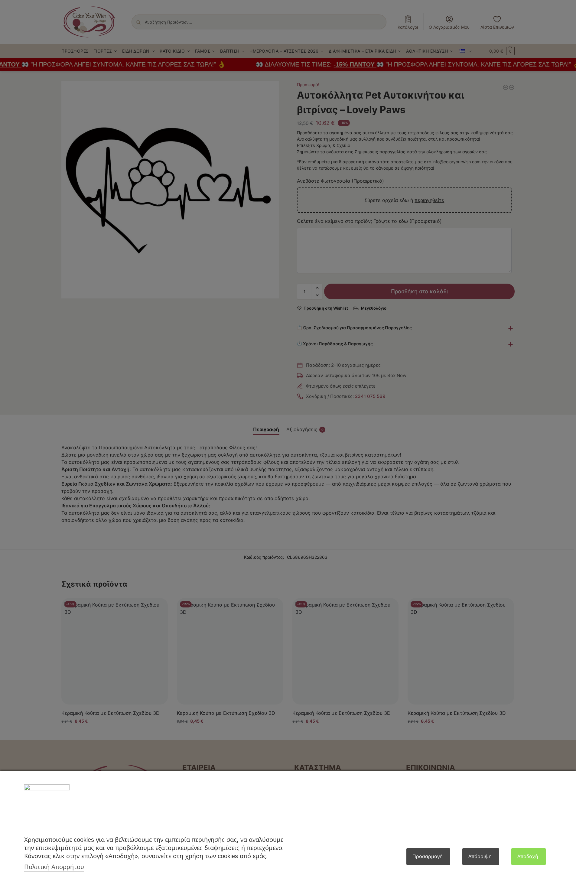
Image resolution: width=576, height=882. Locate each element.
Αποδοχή (527, 856)
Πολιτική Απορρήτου (54, 867)
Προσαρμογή (427, 856)
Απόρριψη (480, 856)
